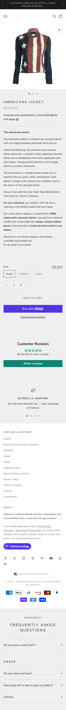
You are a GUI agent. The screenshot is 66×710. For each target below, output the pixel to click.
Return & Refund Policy (16, 473)
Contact (8, 491)
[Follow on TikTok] (60, 558)
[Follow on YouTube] (51, 558)
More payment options (33, 317)
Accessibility (10, 496)
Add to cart (33, 298)
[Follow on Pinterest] (42, 558)
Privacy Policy (11, 479)
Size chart (57, 266)
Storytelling (44, 526)
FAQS (7, 462)
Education (9, 530)
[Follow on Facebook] (5, 558)
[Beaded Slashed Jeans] (33, 258)
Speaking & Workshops (28, 530)
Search (7, 438)
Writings (8, 450)
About (7, 456)
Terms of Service (13, 485)
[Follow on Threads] (32, 558)
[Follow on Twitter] (14, 558)
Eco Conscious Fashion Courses (21, 444)
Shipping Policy (12, 467)
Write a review (33, 364)
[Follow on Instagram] (23, 558)
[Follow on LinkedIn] (5, 564)
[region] (33, 399)
